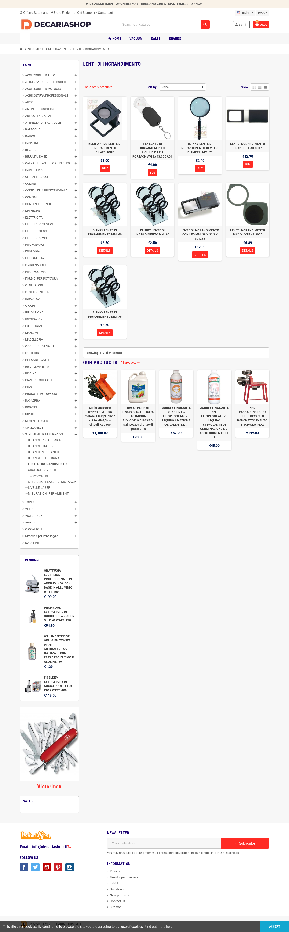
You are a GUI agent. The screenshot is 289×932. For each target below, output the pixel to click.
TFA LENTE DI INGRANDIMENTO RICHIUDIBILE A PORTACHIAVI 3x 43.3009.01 (152, 150)
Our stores (117, 889)
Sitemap (115, 907)
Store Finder (61, 13)
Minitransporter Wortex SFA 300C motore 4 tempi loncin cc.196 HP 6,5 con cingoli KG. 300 (100, 416)
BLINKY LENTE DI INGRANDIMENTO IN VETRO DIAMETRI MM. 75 (200, 148)
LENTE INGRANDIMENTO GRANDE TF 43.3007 (247, 146)
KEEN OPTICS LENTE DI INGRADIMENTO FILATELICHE (104, 148)
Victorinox (49, 786)
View (244, 87)
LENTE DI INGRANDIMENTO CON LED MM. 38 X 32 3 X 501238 (200, 234)
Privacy (115, 871)
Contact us (117, 901)
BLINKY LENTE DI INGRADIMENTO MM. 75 (105, 314)
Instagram (69, 867)
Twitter (35, 867)
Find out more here (158, 927)
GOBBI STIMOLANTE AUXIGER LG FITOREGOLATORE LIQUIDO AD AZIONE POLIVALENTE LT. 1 (176, 416)
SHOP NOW (194, 4)
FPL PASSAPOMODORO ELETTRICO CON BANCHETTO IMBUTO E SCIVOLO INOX (252, 416)
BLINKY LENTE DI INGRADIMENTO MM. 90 (152, 232)
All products (130, 362)
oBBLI (114, 883)
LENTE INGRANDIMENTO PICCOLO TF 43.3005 (247, 232)
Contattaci (105, 13)
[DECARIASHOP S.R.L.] (57, 24)
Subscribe (246, 843)
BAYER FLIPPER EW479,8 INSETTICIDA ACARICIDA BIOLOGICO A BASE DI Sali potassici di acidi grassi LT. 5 (138, 418)
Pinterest (58, 867)
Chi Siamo (84, 13)
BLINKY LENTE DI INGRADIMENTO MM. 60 (105, 232)
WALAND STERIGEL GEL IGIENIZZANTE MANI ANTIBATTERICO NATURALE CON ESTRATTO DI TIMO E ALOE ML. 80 (59, 648)
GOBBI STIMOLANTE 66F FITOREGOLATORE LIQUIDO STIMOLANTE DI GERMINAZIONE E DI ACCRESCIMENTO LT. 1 (214, 422)
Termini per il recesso (125, 877)
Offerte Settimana (34, 13)
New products (119, 895)
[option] (100, 410)
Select (165, 87)
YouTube (47, 867)
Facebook (24, 867)
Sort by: (152, 87)
